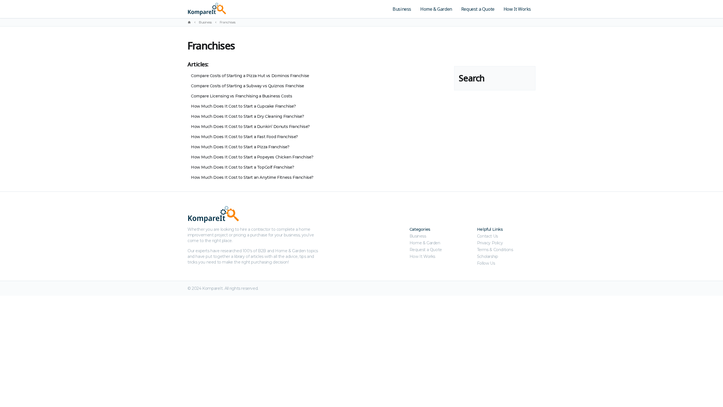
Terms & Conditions (495, 249)
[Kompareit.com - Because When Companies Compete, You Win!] (246, 9)
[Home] (189, 22)
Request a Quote (478, 9)
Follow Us (486, 263)
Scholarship (487, 256)
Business (402, 9)
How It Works (517, 9)
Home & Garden (436, 9)
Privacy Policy (490, 242)
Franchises (228, 22)
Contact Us (487, 236)
